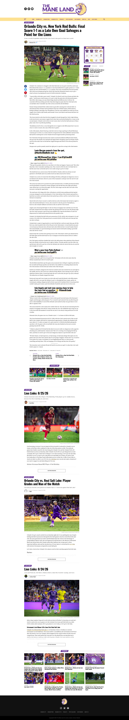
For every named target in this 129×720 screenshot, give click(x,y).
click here (53, 459)
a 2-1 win (72, 544)
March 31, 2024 (48, 163)
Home (33, 19)
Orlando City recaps (55, 350)
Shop (89, 19)
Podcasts (62, 19)
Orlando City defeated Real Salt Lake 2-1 (38, 630)
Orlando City (39, 19)
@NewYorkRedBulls (42, 152)
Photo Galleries (69, 19)
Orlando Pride (47, 19)
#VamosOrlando (65, 290)
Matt (31, 491)
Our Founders (77, 19)
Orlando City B (54, 19)
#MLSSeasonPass (44, 157)
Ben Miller (32, 403)
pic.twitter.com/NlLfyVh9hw (46, 159)
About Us (84, 19)
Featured (40, 350)
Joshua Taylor (33, 576)
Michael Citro (33, 42)
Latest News (94, 19)
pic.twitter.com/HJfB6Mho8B (46, 292)
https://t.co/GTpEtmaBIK (62, 157)
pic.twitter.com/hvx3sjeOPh (45, 252)
